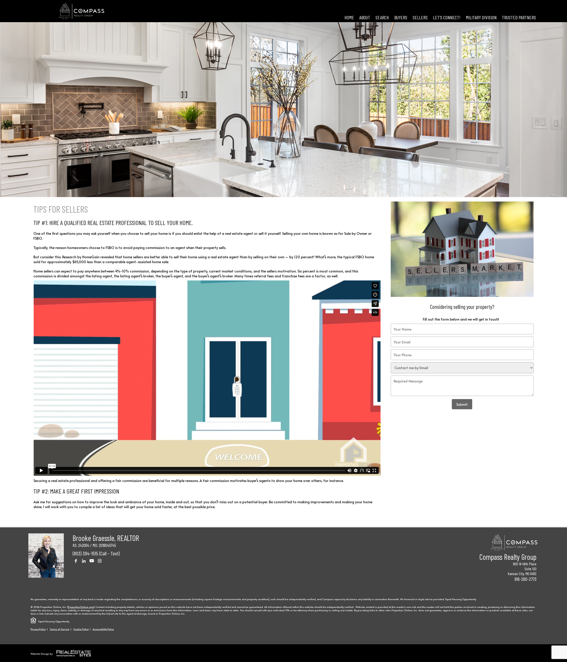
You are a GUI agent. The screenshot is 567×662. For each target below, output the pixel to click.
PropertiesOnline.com (81, 607)
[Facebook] (76, 561)
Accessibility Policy (103, 629)
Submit (462, 404)
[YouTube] (92, 561)
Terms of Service (59, 629)
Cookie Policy (81, 629)
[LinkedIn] (84, 561)
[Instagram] (100, 561)
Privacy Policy (38, 629)
